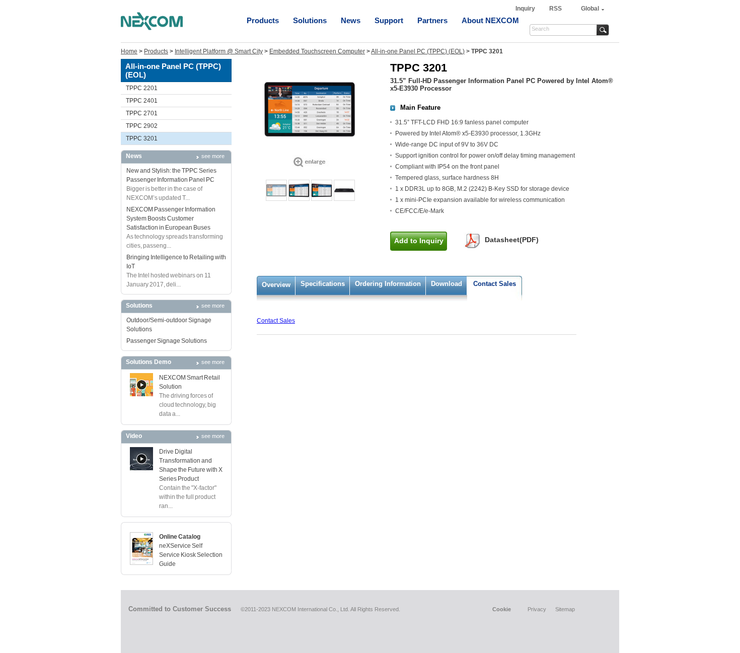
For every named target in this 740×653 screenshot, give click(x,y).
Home (129, 51)
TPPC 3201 (142, 138)
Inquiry (526, 8)
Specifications (323, 283)
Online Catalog (179, 536)
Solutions (310, 20)
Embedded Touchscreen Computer (317, 51)
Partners (432, 20)
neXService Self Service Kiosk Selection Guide (191, 554)
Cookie (501, 609)
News (350, 20)
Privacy (537, 609)
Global (590, 8)
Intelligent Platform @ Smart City (219, 51)
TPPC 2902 (142, 125)
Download (446, 283)
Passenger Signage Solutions (166, 340)
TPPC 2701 (142, 113)
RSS (555, 8)
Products (263, 20)
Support (389, 20)
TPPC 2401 (142, 100)
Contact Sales (494, 283)
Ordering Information (388, 283)
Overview (276, 284)
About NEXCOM (490, 20)
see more (213, 156)
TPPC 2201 (142, 88)
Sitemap (565, 609)
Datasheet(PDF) (512, 240)
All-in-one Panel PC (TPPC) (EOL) (418, 51)
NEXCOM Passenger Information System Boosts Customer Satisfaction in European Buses (170, 218)
